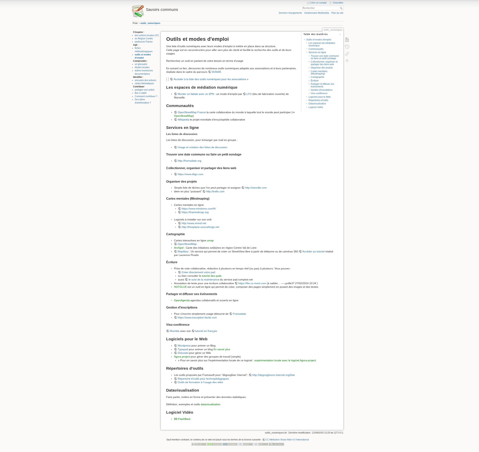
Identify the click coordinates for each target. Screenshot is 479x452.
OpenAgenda (182, 300)
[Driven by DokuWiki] (276, 444)
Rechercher (341, 8)
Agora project (182, 356)
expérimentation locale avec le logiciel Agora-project (285, 360)
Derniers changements (290, 13)
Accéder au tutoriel (313, 251)
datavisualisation (210, 404)
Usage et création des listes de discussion (202, 147)
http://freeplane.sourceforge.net (200, 226)
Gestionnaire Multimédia (316, 13)
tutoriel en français (206, 330)
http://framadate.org (189, 160)
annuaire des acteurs (145, 80)
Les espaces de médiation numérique (322, 44)
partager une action (145, 89)
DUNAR (216, 71)
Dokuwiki (183, 352)
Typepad (183, 349)
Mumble (174, 330)
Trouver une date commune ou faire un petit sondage (325, 57)
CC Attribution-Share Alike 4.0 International (287, 439)
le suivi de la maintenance (204, 279)
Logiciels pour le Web (320, 97)
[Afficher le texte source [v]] (347, 39)
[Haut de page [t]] (347, 61)
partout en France (144, 41)
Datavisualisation (317, 103)
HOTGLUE (180, 286)
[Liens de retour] (347, 53)
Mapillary (183, 251)
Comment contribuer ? (146, 96)
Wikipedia (183, 119)
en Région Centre (144, 38)
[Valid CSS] (261, 444)
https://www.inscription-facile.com (197, 317)
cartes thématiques (144, 83)
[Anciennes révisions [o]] (347, 46)
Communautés (316, 49)
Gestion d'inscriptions (321, 90)
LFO (249, 93)
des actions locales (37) (147, 35)
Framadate (239, 313)
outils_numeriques (150, 23)
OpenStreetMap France (192, 112)
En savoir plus (221, 349)
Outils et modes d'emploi (318, 39)
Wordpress (184, 345)
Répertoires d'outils (318, 100)
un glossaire (141, 64)
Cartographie (317, 77)
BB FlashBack (182, 418)
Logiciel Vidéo (316, 107)
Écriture (315, 80)
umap (210, 240)
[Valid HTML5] (245, 444)
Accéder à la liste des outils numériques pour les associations (210, 79)
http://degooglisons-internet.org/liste (273, 374)
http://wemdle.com (256, 187)
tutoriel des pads (212, 275)
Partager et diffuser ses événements (322, 85)
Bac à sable (141, 93)
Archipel (179, 247)
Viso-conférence (319, 93)
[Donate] (214, 444)
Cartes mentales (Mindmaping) (319, 72)
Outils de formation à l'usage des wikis (200, 382)
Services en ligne (317, 52)
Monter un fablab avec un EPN (196, 93)
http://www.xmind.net (194, 223)
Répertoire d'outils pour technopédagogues (203, 378)
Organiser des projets (322, 67)
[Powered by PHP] (229, 444)
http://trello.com (215, 191)
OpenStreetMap (183, 115)
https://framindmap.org (195, 212)
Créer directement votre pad (198, 272)
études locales (142, 67)
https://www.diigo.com (190, 174)
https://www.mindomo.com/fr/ (199, 208)
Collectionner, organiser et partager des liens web (324, 62)
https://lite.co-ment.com (252, 283)
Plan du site (337, 13)
